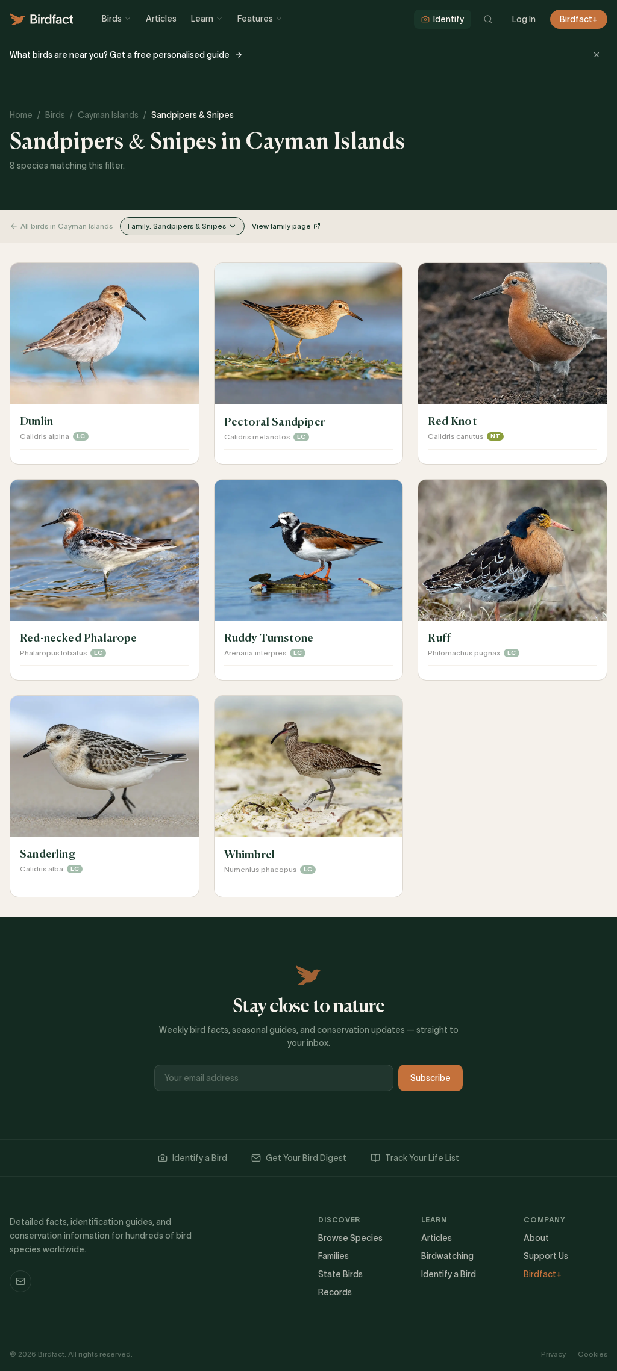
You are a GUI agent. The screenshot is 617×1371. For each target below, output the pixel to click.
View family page (281, 226)
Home (21, 115)
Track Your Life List (422, 1158)
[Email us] (20, 1281)
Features (255, 18)
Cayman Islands (108, 115)
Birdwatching (447, 1256)
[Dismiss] (596, 55)
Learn (202, 18)
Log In (524, 19)
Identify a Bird (199, 1158)
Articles (161, 18)
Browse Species (350, 1238)
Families (333, 1256)
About (536, 1238)
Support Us (546, 1256)
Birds (112, 18)
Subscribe (430, 1078)
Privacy (553, 1354)
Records (335, 1292)
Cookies (592, 1354)
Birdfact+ (579, 19)
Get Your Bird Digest (306, 1158)
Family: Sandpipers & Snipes (177, 226)
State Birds (340, 1274)
